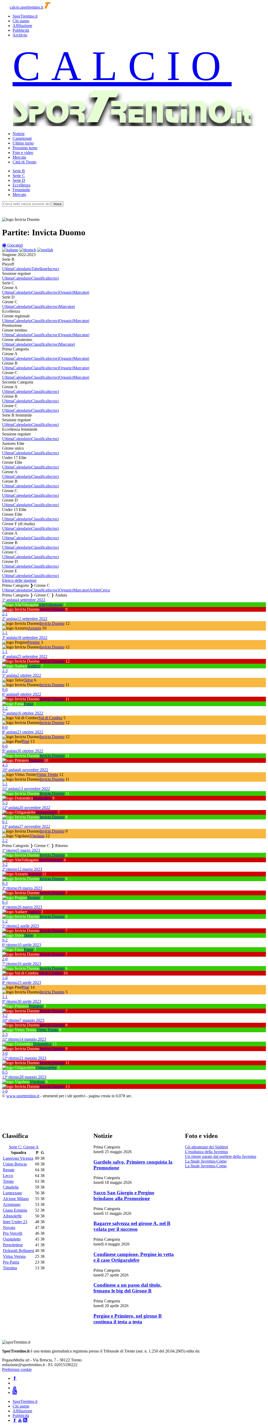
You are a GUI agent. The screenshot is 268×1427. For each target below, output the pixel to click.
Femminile (21, 190)
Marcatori (81, 292)
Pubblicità (21, 30)
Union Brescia (15, 1164)
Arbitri (94, 590)
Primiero (36, 760)
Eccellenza (21, 185)
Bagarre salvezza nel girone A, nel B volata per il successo (131, 1226)
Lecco (8, 1175)
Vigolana (37, 836)
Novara (9, 1227)
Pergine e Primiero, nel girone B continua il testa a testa (127, 1318)
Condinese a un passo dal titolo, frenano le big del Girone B (127, 1287)
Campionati (22, 138)
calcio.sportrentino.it (26, 7)
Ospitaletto (12, 1239)
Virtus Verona (14, 1256)
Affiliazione (22, 25)
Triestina (10, 1268)
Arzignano (11, 1204)
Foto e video (23, 152)
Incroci (53, 269)
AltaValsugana (50, 604)
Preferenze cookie (17, 1369)
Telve (28, 680)
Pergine (33, 642)
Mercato (19, 157)
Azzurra (34, 628)
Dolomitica (42, 798)
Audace (33, 666)
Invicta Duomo (52, 609)
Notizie (19, 133)
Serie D (19, 180)
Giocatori (14, 245)
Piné (25, 741)
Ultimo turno (23, 143)
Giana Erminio (15, 1210)
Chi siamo (21, 21)
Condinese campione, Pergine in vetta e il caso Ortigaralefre (133, 1257)
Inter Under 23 (15, 1222)
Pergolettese (13, 1245)
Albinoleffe (12, 1216)
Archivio (20, 35)
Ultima (7, 269)
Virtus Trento (47, 774)
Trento (8, 1181)
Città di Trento (24, 162)
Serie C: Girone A (24, 1147)
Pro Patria (11, 1262)
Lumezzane (12, 1193)
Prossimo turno (25, 148)
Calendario (22, 269)
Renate (8, 1170)
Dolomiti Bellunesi (18, 1250)
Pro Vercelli (12, 1233)
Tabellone (39, 269)
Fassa (28, 703)
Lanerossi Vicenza (18, 1158)
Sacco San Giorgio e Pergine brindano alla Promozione (123, 1195)
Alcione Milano (16, 1198)
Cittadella (11, 1187)
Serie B (19, 171)
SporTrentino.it (25, 16)
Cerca (105, 590)
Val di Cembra (50, 718)
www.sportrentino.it (22, 1096)
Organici (66, 292)
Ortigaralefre (46, 812)
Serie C (19, 175)
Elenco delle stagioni (19, 580)
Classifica (39, 278)
